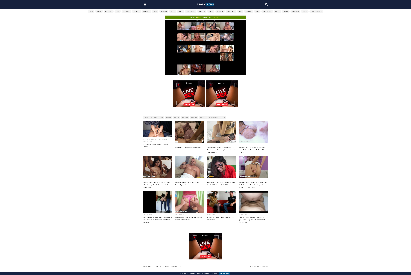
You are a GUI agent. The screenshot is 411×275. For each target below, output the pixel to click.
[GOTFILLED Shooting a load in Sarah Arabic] (157, 129)
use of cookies (213, 273)
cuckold (194, 117)
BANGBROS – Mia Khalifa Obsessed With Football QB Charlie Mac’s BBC (221, 183)
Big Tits (145, 139)
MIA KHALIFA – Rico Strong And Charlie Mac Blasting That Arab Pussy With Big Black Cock (156, 185)
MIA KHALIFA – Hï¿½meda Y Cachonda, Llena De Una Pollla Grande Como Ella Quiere (252, 150)
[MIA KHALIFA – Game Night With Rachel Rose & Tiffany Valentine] (189, 202)
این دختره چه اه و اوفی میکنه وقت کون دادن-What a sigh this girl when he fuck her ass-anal (252, 220)
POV (151, 141)
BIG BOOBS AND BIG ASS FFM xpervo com (188, 148)
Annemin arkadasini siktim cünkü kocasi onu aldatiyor (220, 218)
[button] (144, 4)
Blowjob (151, 139)
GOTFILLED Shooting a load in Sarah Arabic (155, 145)
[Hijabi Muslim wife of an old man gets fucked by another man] (189, 167)
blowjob (164, 11)
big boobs (108, 11)
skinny (286, 11)
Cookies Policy (176, 266)
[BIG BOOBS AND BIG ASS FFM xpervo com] (189, 132)
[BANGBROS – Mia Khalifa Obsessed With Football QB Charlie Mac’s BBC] (221, 167)
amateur (146, 11)
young (99, 11)
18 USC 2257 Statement (161, 266)
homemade (191, 11)
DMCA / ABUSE (147, 266)
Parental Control (149, 269)
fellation (202, 11)
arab (91, 11)
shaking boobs (214, 117)
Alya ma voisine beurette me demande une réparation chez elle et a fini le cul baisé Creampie (157, 220)
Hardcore (158, 139)
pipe (240, 11)
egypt (181, 11)
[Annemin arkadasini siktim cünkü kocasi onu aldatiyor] (221, 202)
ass (162, 117)
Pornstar (146, 141)
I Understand (224, 273)
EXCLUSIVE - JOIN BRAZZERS (205, 17)
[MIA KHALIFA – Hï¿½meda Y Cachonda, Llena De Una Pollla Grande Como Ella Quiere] (253, 132)
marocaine (231, 11)
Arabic (205, 4)
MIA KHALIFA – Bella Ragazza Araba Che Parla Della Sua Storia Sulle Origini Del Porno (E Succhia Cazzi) (253, 185)
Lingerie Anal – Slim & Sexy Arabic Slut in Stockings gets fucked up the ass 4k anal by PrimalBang (221, 150)
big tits (176, 117)
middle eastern (316, 11)
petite (277, 11)
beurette (220, 11)
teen (155, 11)
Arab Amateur (179, 145)
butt (117, 11)
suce (257, 11)
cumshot (203, 117)
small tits (295, 11)
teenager (126, 11)
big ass (168, 117)
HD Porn (164, 139)
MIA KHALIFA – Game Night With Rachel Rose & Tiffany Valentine (188, 218)
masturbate (267, 11)
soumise (249, 11)
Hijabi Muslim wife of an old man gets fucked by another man (187, 183)
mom (172, 11)
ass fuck (136, 11)
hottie (305, 11)
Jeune (211, 11)
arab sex (154, 117)
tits (223, 117)
